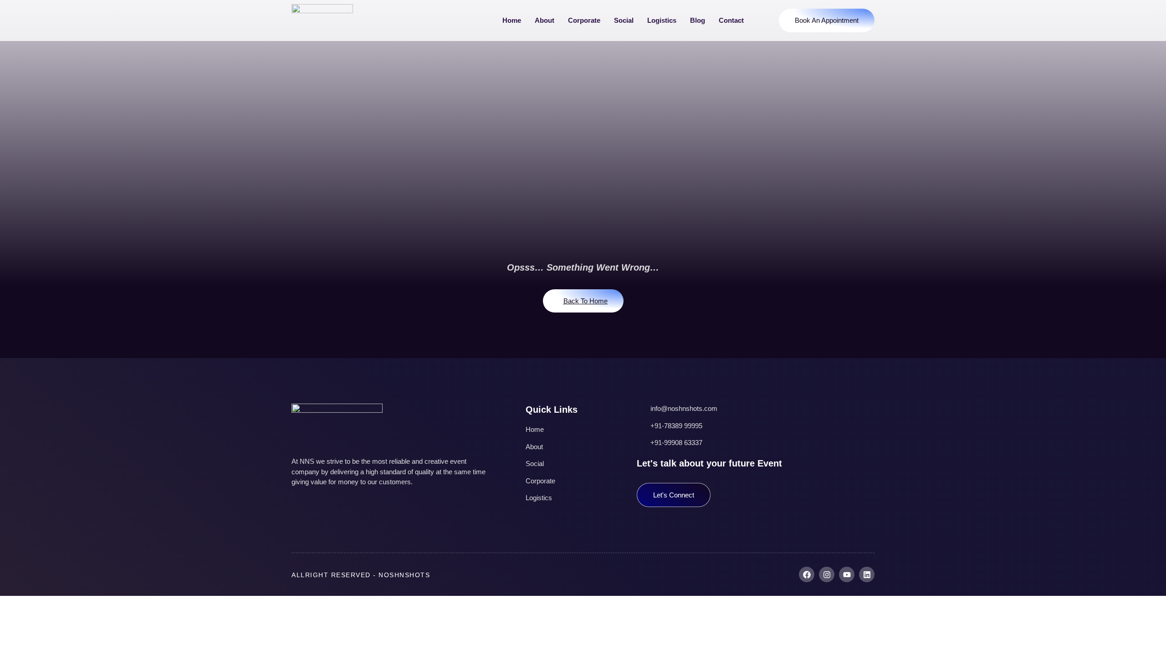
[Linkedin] (866, 574)
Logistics (661, 20)
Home (511, 20)
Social (624, 20)
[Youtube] (846, 574)
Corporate (584, 20)
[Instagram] (826, 574)
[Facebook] (806, 574)
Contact (731, 20)
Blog (697, 20)
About (544, 20)
